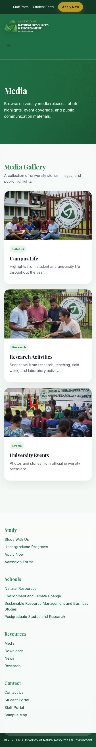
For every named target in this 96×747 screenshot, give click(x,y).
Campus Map (15, 715)
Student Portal (43, 7)
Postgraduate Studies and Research (34, 616)
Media (9, 643)
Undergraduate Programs (26, 547)
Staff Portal (21, 7)
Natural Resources (20, 588)
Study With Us (16, 539)
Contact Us (13, 692)
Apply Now (70, 7)
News (9, 658)
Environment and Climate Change (32, 596)
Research (12, 666)
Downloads (13, 651)
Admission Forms (18, 562)
